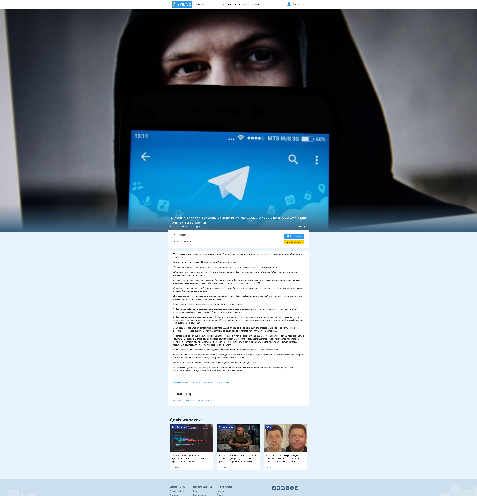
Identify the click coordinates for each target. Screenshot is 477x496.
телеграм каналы (194, 382)
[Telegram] (292, 488)
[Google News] (287, 488)
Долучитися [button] (298, 4)
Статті (211, 4)
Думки (221, 4)
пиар (207, 382)
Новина (174, 226)
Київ (200, 226)
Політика (188, 226)
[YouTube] (283, 488)
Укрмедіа (181, 234)
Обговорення (241, 4)
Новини (200, 4)
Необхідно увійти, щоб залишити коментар (194, 400)
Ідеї (229, 4)
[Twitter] (278, 488)
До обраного (295, 242)
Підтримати (295, 236)
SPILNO (184, 4)
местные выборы (220, 382)
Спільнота (257, 4)
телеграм (179, 382)
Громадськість (177, 491)
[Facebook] (274, 488)
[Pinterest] (296, 488)
